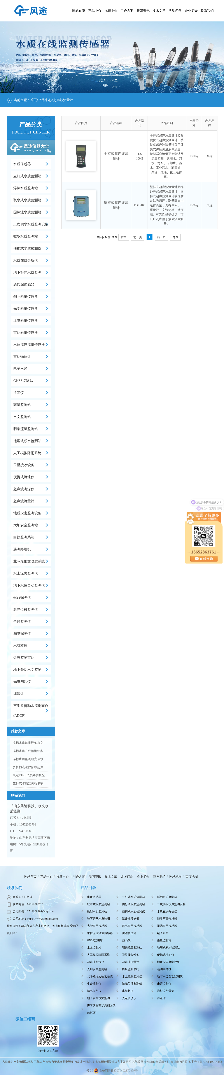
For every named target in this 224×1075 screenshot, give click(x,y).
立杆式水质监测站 (27, 176)
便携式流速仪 (23, 477)
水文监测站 (22, 417)
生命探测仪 (22, 597)
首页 (33, 100)
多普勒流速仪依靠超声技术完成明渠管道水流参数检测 (31, 767)
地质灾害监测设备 (27, 513)
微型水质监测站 (25, 236)
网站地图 (175, 876)
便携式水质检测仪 (27, 248)
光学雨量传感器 (25, 308)
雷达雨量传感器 (25, 332)
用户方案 (79, 876)
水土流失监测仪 (25, 573)
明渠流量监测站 (25, 429)
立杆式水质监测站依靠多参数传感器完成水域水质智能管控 (31, 783)
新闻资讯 (95, 876)
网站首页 (78, 10)
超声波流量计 (63, 100)
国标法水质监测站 (27, 212)
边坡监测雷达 (23, 657)
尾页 (175, 237)
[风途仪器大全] (31, 147)
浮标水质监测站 (25, 188)
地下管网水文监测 (27, 669)
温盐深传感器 (23, 284)
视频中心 (62, 876)
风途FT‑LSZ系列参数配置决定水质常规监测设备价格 (31, 775)
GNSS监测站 (23, 381)
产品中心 (94, 10)
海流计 (18, 694)
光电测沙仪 (22, 681)
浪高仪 (18, 393)
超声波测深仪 (23, 489)
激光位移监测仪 (25, 609)
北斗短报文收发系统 (29, 561)
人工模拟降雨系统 (27, 453)
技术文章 (111, 876)
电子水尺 (20, 369)
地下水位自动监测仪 (29, 585)
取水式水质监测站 (27, 200)
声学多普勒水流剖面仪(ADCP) (30, 710)
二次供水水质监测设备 (30, 224)
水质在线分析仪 (25, 260)
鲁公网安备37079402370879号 (118, 1070)
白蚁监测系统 (23, 537)
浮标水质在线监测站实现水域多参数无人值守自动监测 (31, 751)
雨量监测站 (22, 405)
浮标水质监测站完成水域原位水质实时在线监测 (31, 759)
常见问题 (127, 876)
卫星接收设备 (23, 465)
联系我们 (159, 876)
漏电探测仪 (22, 633)
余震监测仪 (22, 621)
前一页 (137, 237)
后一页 (161, 237)
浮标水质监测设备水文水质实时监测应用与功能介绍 (31, 743)
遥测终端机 (22, 549)
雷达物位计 (22, 356)
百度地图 (192, 876)
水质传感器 (22, 164)
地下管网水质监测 (27, 272)
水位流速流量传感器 (29, 344)
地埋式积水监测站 (27, 441)
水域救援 (20, 645)
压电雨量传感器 (25, 320)
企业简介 (143, 876)
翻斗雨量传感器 (25, 296)
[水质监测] (30, 10)
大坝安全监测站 (25, 525)
